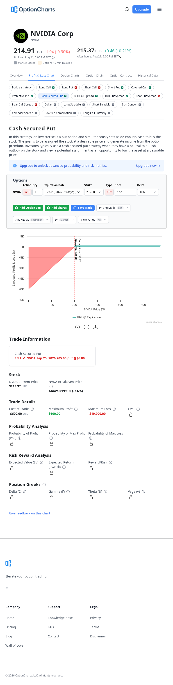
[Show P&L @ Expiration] (87, 317)
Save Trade (85, 208)
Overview (16, 75)
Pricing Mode (110, 208)
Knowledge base (60, 618)
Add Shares (59, 208)
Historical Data (148, 75)
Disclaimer (98, 636)
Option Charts (70, 75)
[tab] (21, 87)
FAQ (51, 627)
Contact (53, 636)
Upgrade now (148, 165)
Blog (8, 636)
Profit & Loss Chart (41, 75)
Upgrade (142, 9)
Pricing (10, 627)
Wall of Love (14, 645)
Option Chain (95, 75)
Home (9, 618)
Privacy (95, 618)
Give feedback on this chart (29, 513)
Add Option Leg (30, 208)
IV (61, 220)
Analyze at (29, 220)
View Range (91, 220)
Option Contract (121, 75)
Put (109, 192)
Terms (94, 627)
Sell (27, 192)
